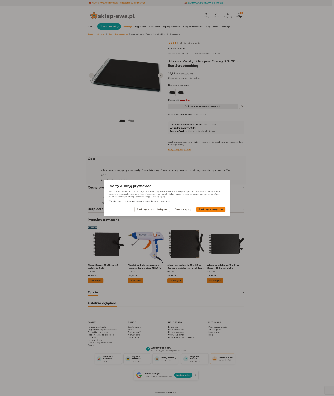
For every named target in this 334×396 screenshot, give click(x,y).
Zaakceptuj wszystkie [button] (211, 209)
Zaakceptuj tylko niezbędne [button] (152, 209)
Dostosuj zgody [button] (183, 209)
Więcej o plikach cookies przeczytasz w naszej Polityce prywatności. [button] (139, 201)
